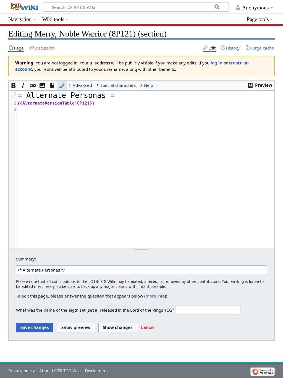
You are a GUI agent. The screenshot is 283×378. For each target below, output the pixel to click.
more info (155, 296)
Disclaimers (96, 370)
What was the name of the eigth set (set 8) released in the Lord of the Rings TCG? (95, 310)
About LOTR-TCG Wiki (60, 370)
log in (216, 63)
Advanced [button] (82, 85)
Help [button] (148, 85)
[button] (260, 85)
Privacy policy (21, 370)
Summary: (26, 259)
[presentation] (145, 102)
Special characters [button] (118, 85)
